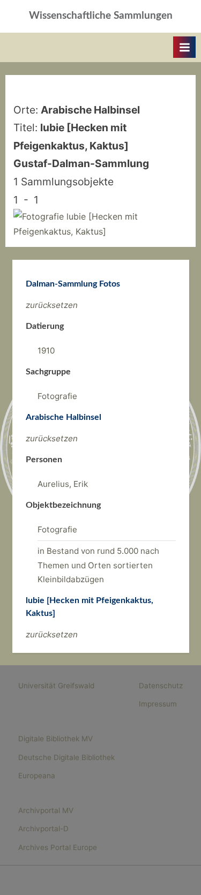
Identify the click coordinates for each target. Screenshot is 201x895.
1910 (46, 350)
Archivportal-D (43, 828)
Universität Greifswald (56, 685)
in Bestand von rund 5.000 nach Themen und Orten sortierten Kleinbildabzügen (98, 565)
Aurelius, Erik (63, 484)
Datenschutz (161, 685)
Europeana (36, 775)
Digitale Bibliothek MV (55, 738)
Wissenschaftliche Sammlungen (101, 16)
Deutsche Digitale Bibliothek (66, 757)
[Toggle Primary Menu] (184, 47)
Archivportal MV (45, 810)
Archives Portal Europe (57, 847)
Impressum (158, 704)
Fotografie (57, 396)
